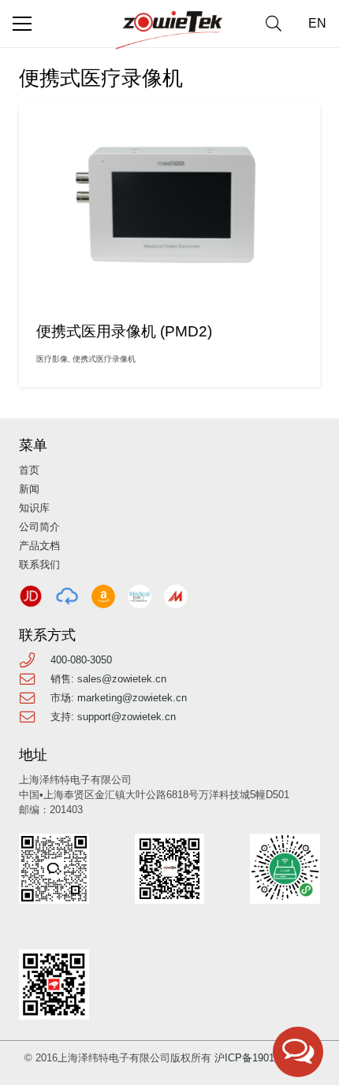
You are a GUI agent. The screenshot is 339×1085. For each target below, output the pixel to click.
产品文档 (39, 546)
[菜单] (22, 23)
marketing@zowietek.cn (132, 698)
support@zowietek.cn (126, 717)
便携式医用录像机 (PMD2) (124, 331)
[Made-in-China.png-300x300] (176, 596)
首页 (29, 470)
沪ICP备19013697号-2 (264, 1058)
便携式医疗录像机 (104, 359)
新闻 (29, 489)
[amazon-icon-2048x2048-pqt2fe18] (103, 596)
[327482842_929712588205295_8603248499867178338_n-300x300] (139, 596)
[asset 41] (31, 596)
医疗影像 (52, 359)
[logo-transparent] (169, 30)
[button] (273, 23)
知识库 (34, 508)
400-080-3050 (81, 660)
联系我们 (39, 564)
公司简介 (39, 527)
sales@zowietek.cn (121, 679)
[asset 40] (67, 596)
